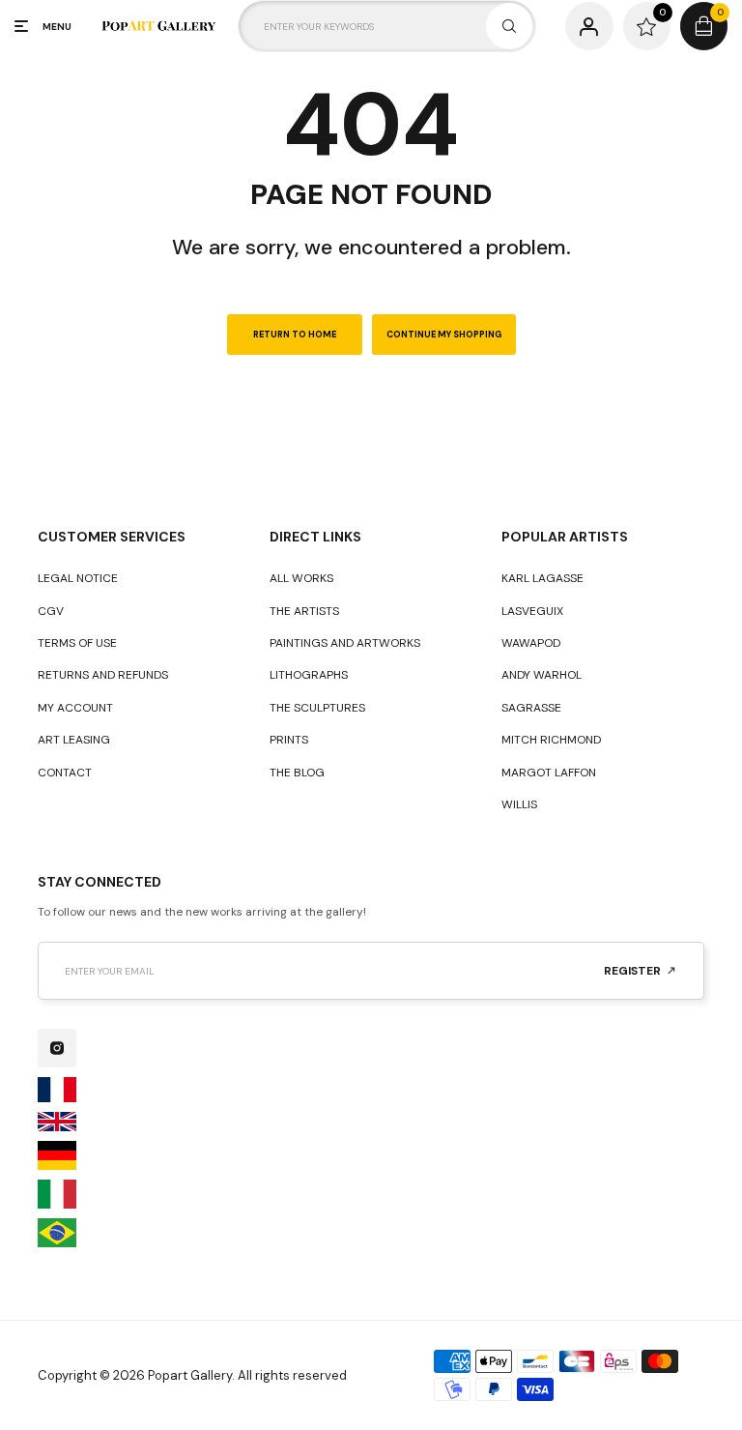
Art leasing (74, 739)
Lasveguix (532, 611)
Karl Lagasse (542, 578)
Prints (289, 739)
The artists (304, 611)
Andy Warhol (541, 675)
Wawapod (530, 643)
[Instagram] (57, 1048)
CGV (51, 611)
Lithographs (309, 675)
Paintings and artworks (345, 643)
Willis (519, 804)
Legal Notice (78, 578)
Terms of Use (77, 643)
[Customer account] (589, 25)
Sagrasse (531, 707)
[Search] (509, 26)
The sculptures (317, 707)
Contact (65, 772)
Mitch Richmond (551, 739)
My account (75, 707)
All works (301, 578)
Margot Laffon (548, 772)
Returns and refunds (103, 675)
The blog (297, 772)
